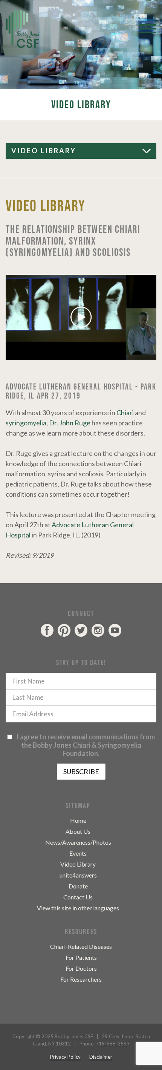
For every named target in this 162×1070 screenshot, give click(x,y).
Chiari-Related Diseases (81, 946)
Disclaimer (100, 1057)
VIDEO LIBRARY (43, 150)
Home (78, 820)
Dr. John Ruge (69, 423)
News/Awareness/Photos (78, 842)
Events (78, 853)
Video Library (78, 864)
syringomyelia (26, 423)
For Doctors (81, 968)
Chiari (125, 412)
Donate (78, 886)
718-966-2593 (113, 1044)
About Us (78, 831)
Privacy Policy (65, 1057)
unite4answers (78, 875)
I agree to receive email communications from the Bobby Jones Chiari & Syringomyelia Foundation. (84, 745)
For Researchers (81, 979)
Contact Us (78, 897)
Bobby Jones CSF (74, 1036)
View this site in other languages (78, 907)
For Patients (81, 957)
